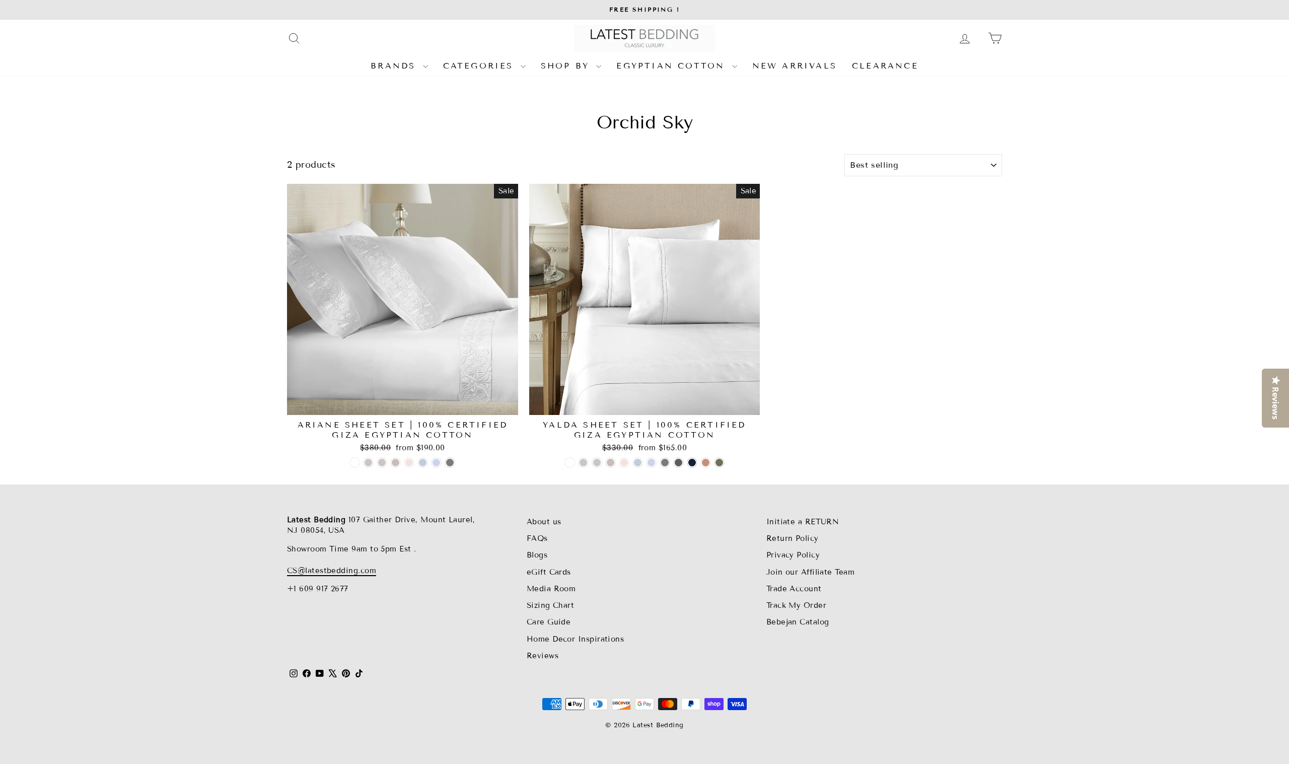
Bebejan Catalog (797, 622)
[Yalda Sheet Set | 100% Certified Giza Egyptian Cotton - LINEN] (597, 462)
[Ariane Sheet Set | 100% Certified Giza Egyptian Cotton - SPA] (422, 462)
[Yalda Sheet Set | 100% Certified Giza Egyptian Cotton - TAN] (610, 462)
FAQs (537, 538)
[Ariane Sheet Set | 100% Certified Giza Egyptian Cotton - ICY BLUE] (436, 462)
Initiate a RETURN (802, 521)
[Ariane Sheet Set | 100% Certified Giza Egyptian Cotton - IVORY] (368, 462)
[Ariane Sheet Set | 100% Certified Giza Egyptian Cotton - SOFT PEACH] (409, 462)
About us (544, 521)
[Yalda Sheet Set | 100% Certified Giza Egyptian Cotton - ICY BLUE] (651, 462)
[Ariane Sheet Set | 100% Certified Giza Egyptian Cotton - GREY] (450, 462)
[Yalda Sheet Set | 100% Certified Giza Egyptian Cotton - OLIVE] (719, 462)
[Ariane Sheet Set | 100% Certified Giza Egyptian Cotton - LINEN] (382, 462)
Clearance (885, 66)
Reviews (542, 655)
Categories (480, 66)
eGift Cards (549, 572)
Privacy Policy (793, 555)
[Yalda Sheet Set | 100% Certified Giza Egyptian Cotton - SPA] (637, 462)
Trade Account (794, 588)
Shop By (567, 66)
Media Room (551, 588)
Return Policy (792, 538)
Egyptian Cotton (672, 66)
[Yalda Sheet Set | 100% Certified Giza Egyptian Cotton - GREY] (665, 462)
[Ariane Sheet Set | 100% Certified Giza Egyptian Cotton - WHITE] (355, 462)
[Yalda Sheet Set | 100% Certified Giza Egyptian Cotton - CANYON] (705, 462)
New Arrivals (794, 66)
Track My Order (796, 605)
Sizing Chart (550, 605)
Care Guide (549, 622)
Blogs (537, 555)
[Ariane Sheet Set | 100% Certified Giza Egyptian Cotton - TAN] (395, 462)
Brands (395, 66)
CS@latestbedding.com (331, 570)
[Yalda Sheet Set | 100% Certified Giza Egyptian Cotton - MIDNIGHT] (692, 462)
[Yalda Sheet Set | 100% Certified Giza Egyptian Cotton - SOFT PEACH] (624, 462)
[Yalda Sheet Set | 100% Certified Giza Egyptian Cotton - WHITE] (570, 462)
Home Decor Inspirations (575, 639)
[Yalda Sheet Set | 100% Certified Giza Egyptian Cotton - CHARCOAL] (678, 462)
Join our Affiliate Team (810, 572)
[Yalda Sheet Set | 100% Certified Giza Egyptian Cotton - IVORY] (583, 462)
